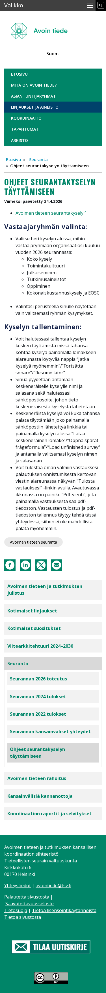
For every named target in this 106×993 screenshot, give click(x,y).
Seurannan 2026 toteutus (38, 679)
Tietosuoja (15, 910)
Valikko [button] (13, 5)
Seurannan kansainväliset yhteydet (50, 731)
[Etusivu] (41, 28)
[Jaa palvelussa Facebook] (10, 564)
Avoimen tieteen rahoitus (36, 778)
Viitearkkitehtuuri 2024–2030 (40, 646)
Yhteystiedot (17, 885)
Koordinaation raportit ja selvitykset (49, 813)
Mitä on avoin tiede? (34, 85)
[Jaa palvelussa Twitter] (41, 564)
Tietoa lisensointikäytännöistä (64, 910)
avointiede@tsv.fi (53, 885)
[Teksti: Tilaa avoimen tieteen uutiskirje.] (51, 947)
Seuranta (38, 159)
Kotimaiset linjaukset (32, 611)
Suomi (53, 53)
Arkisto (19, 140)
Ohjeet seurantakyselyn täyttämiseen (37, 752)
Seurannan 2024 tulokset (38, 696)
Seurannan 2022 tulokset (38, 714)
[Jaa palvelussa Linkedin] (25, 564)
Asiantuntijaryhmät (33, 96)
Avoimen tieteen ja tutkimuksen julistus (44, 589)
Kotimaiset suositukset (34, 628)
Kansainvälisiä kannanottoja (40, 796)
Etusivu (19, 74)
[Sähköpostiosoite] (56, 564)
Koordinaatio (26, 118)
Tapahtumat (25, 129)
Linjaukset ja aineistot (36, 107)
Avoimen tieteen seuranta (33, 542)
